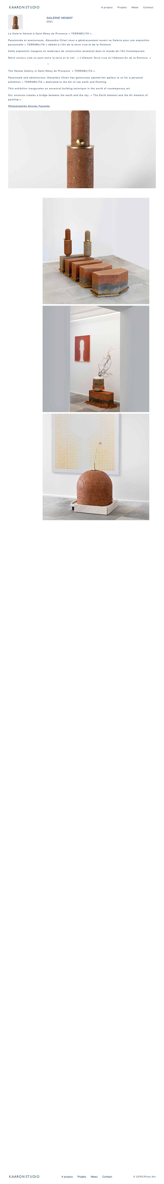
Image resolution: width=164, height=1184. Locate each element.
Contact (148, 7)
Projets (122, 7)
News (135, 7)
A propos (107, 7)
